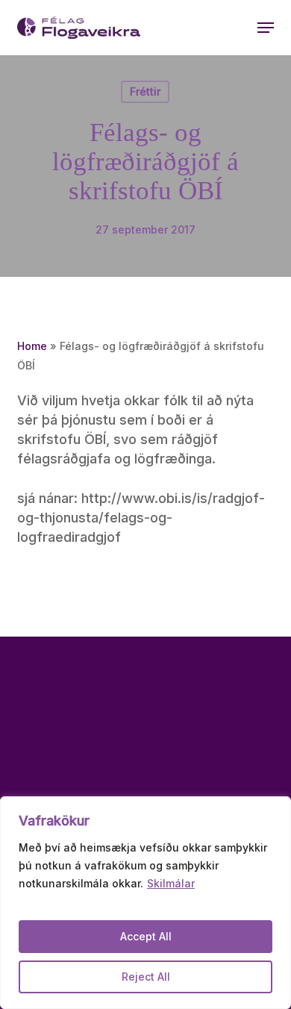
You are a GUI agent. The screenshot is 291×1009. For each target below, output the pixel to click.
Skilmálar (171, 883)
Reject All (146, 976)
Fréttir (145, 91)
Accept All (146, 936)
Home (32, 346)
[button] (265, 27)
